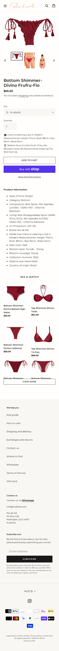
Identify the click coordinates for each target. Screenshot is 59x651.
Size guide (12, 414)
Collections (48, 636)
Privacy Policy (37, 636)
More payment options (29, 177)
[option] (16, 56)
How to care (13, 423)
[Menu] (5, 5)
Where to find (14, 456)
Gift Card (12, 481)
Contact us (13, 448)
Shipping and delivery (19, 431)
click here (33, 573)
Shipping (23, 95)
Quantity (8, 120)
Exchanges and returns (20, 439)
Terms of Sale (23, 636)
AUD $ (28, 591)
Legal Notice (11, 636)
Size (5, 106)
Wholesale (13, 464)
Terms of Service (16, 473)
